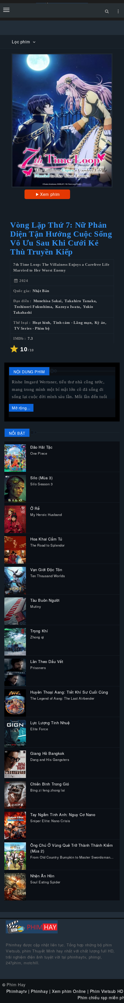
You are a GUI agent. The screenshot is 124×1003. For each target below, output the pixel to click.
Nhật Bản (41, 291)
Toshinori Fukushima (33, 307)
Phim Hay (16, 984)
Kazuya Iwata (67, 307)
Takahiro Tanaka (80, 301)
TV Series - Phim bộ (32, 328)
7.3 (30, 339)
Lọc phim (21, 41)
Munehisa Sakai (47, 301)
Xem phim (50, 194)
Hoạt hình (41, 323)
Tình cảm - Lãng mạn (72, 323)
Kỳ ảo (100, 323)
